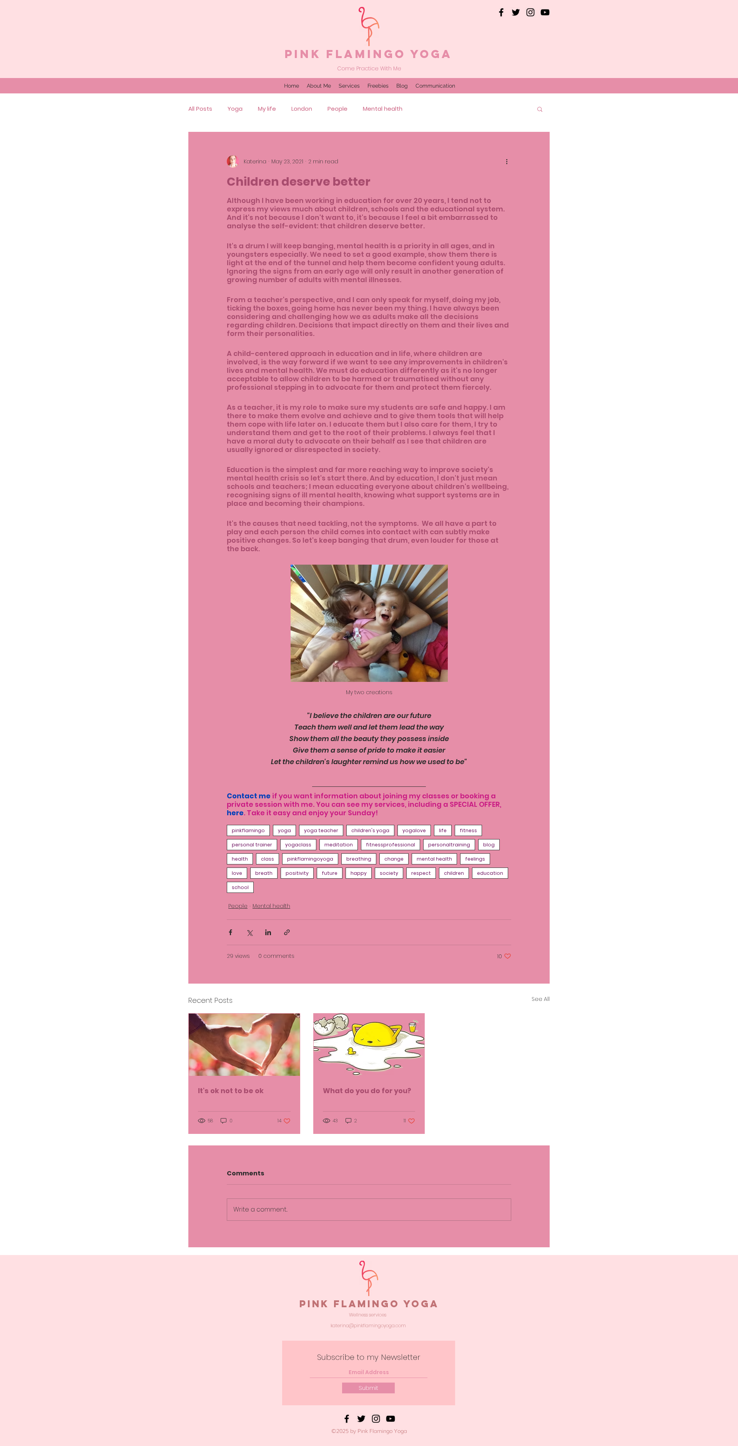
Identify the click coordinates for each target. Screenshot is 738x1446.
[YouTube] (545, 12)
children (454, 873)
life (443, 830)
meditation (338, 844)
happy (359, 873)
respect (421, 873)
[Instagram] (530, 12)
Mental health (382, 108)
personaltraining (449, 844)
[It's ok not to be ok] (244, 1045)
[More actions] (506, 161)
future (329, 873)
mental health (434, 859)
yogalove (414, 830)
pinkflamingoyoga (310, 859)
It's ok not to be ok (231, 1090)
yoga (284, 830)
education (490, 873)
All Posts (200, 108)
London (301, 108)
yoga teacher (321, 830)
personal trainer (252, 844)
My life (267, 108)
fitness (468, 830)
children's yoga (370, 830)
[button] (540, 109)
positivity (297, 873)
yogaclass (298, 844)
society (389, 873)
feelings (475, 859)
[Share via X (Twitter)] (249, 932)
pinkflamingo (248, 830)
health (240, 859)
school (240, 887)
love (237, 873)
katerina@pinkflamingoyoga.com (368, 1325)
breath (264, 873)
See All (541, 999)
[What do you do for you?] (369, 1045)
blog (489, 844)
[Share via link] (287, 932)
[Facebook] (501, 12)
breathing (358, 859)
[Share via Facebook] (230, 932)
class (267, 859)
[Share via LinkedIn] (268, 932)
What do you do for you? (367, 1090)
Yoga (235, 108)
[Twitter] (515, 12)
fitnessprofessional (390, 844)
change (394, 859)
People (337, 108)
